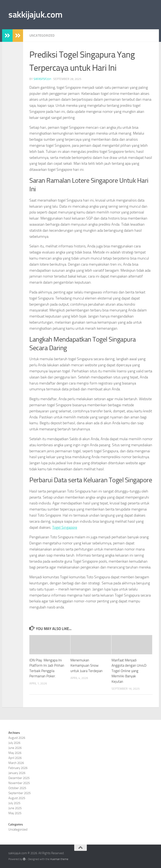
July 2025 (14, 803)
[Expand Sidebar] (7, 35)
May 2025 (14, 813)
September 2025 (19, 793)
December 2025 (19, 778)
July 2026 (14, 743)
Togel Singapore (64, 527)
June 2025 (15, 808)
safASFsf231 (42, 79)
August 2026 (16, 738)
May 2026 (14, 753)
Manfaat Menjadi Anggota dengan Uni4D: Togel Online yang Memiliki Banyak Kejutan (129, 671)
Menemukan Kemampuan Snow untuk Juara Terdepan (86, 665)
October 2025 (17, 788)
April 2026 (15, 758)
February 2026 (17, 768)
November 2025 (19, 783)
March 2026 (16, 763)
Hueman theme (59, 859)
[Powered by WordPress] (24, 859)
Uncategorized (42, 35)
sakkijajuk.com (35, 14)
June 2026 (15, 748)
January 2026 (16, 773)
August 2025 (16, 798)
